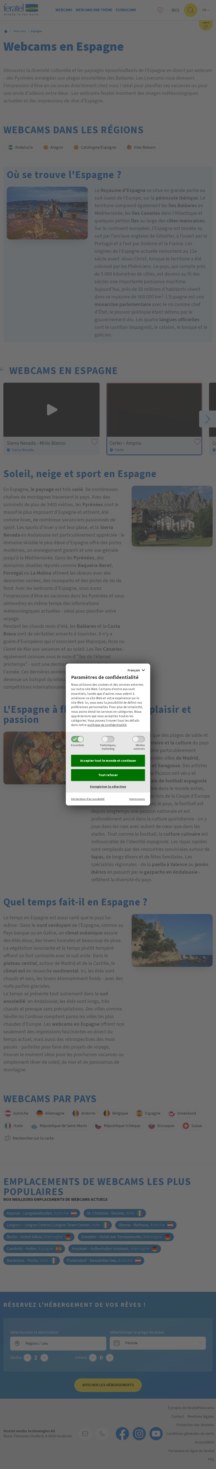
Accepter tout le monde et (108, 760)
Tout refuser (108, 775)
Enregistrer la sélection (108, 786)
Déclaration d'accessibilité (88, 799)
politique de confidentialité (107, 725)
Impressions (137, 799)
